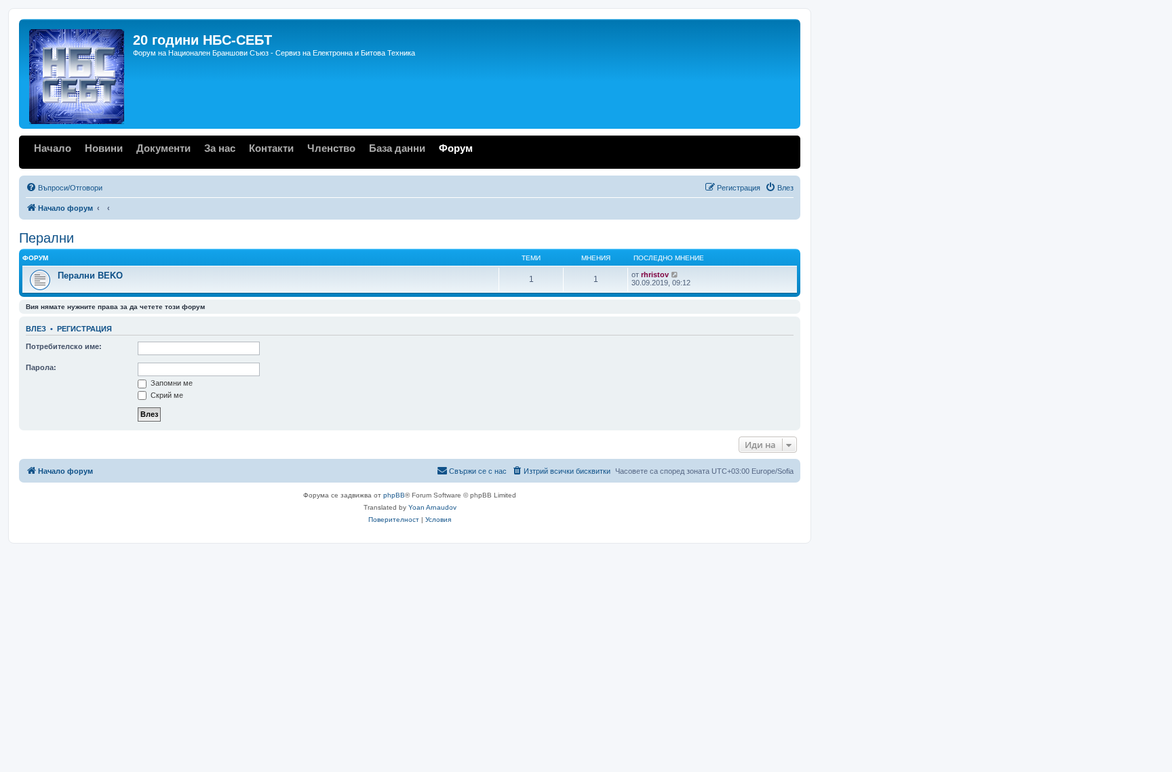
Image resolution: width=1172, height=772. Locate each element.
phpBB (394, 495)
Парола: (41, 367)
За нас (219, 148)
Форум (456, 148)
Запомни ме (171, 383)
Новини (104, 148)
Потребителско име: (64, 346)
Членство (331, 148)
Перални (46, 237)
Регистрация (84, 329)
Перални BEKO (90, 275)
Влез (36, 329)
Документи (163, 148)
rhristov (655, 274)
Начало (52, 148)
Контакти (271, 148)
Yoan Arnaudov (432, 507)
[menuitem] (64, 188)
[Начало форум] (77, 73)
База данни (397, 148)
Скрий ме (166, 395)
